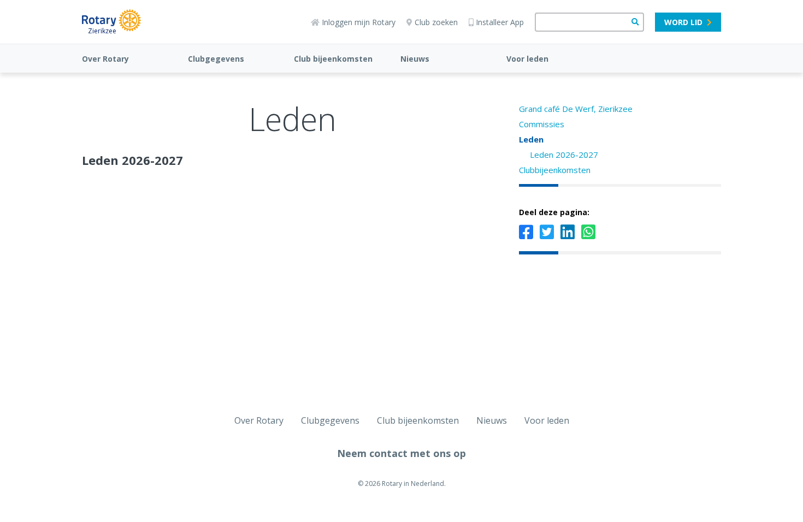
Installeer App (500, 22)
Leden (531, 139)
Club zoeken (436, 22)
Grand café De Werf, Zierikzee (576, 108)
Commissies (541, 123)
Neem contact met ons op (401, 453)
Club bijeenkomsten (333, 59)
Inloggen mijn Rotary (358, 22)
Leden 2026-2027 (564, 154)
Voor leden (527, 59)
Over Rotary (105, 59)
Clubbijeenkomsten (555, 169)
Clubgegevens (216, 59)
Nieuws (414, 59)
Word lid (683, 22)
